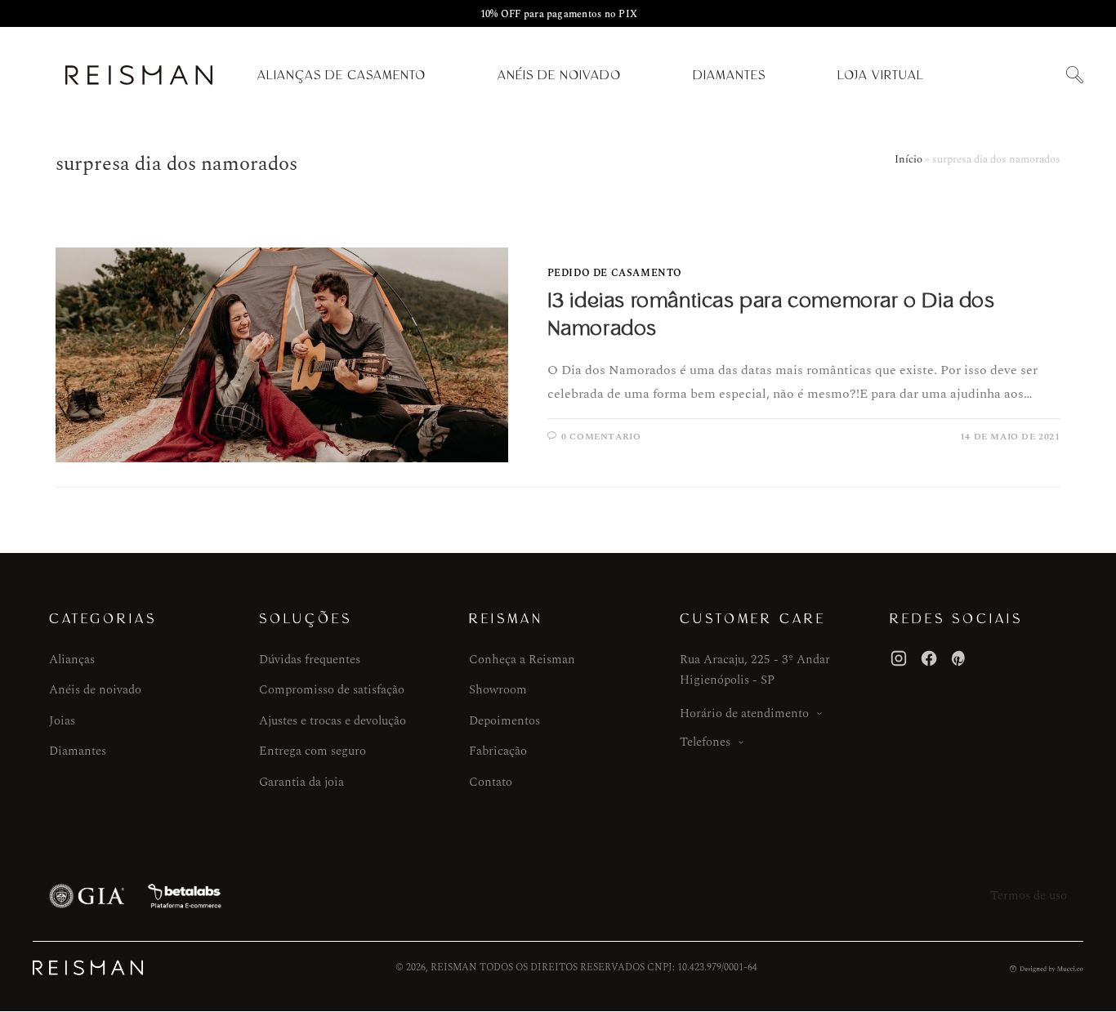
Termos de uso (1028, 895)
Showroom (498, 689)
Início (908, 159)
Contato (490, 782)
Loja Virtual (880, 75)
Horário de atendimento (744, 713)
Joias (62, 720)
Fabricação (498, 751)
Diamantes (729, 75)
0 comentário (601, 437)
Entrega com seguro (312, 751)
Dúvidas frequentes (309, 659)
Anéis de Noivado (559, 75)
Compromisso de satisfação (331, 689)
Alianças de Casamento (341, 75)
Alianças (72, 659)
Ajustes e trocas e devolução (332, 720)
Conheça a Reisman (522, 659)
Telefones (705, 742)
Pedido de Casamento (614, 273)
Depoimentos (504, 720)
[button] (1074, 75)
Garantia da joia (301, 782)
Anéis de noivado (95, 689)
